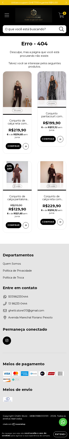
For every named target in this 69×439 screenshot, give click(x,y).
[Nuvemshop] (14, 424)
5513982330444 (18, 296)
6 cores (52, 103)
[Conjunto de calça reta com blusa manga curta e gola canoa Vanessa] (26, 146)
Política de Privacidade (17, 270)
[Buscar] (61, 29)
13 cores (51, 186)
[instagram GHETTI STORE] (7, 341)
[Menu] (7, 15)
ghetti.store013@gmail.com (26, 310)
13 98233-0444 (17, 303)
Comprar (14, 146)
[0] (61, 16)
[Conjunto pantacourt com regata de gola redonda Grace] (60, 139)
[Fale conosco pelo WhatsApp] (63, 422)
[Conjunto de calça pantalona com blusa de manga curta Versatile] (26, 225)
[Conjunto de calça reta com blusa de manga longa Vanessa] (60, 222)
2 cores (17, 186)
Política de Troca (13, 277)
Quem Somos (12, 263)
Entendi (60, 434)
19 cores (17, 110)
